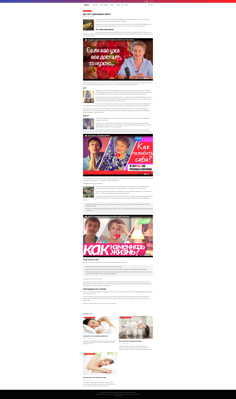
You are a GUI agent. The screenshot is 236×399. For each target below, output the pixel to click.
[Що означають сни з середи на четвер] (100, 363)
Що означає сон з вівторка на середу (130, 341)
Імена (122, 5)
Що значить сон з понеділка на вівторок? (95, 336)
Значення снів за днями (89, 317)
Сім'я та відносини (104, 5)
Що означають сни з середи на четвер (94, 377)
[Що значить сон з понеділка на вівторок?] (100, 325)
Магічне (112, 5)
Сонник (126, 5)
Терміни (118, 5)
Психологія (95, 5)
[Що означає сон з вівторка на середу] (136, 327)
